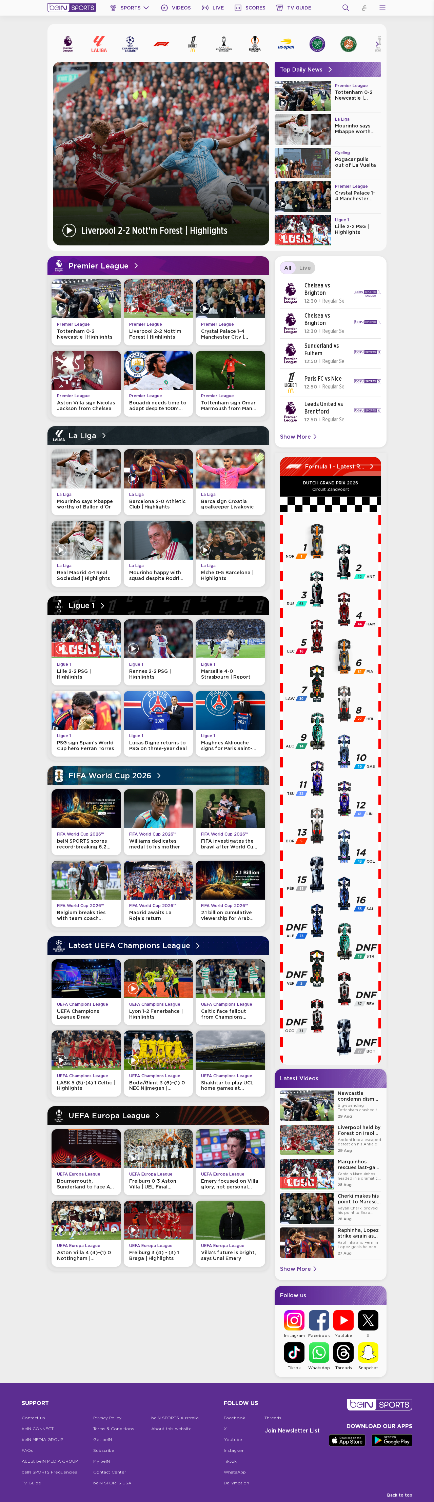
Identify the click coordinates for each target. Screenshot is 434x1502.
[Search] (346, 8)
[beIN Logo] (71, 7)
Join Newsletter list (292, 1430)
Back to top (399, 1495)
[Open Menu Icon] (382, 8)
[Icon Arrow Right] (377, 44)
